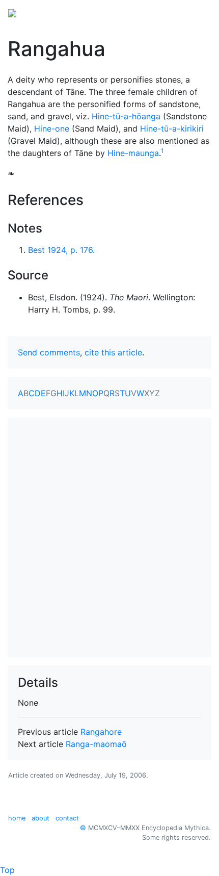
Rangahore (101, 732)
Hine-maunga (133, 153)
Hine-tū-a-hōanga (126, 116)
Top (7, 870)
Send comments (49, 352)
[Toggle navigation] (196, 12)
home (16, 818)
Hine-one (51, 128)
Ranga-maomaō (96, 744)
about (40, 818)
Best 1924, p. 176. (61, 250)
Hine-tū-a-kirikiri (172, 128)
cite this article (113, 352)
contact (67, 818)
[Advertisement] (109, 537)
